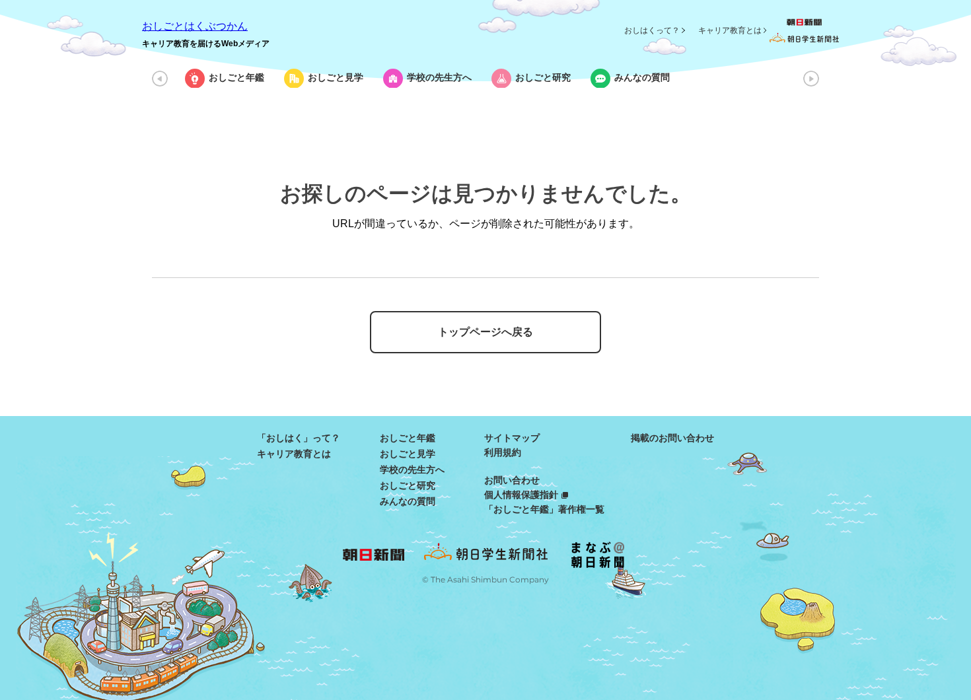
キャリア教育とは (730, 30)
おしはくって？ (652, 30)
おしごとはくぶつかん (195, 26)
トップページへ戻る (485, 331)
